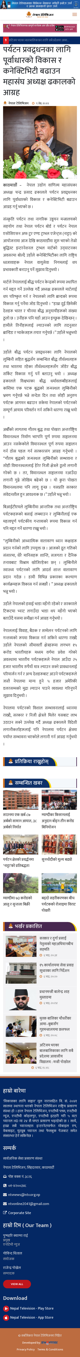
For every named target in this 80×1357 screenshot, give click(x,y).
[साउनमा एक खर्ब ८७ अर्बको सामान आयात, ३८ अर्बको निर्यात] (20, 800)
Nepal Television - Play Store (32, 1308)
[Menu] (74, 15)
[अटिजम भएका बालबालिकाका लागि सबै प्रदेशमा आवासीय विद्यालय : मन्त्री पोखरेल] (21, 1053)
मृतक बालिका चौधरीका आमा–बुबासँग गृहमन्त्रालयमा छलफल (55, 1024)
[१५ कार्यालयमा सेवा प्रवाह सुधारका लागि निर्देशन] (21, 973)
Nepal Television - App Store (31, 1318)
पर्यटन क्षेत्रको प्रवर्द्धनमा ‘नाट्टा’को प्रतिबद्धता (18, 863)
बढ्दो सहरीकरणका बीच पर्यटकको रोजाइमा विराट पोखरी (59, 904)
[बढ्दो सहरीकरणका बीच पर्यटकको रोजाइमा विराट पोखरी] (59, 883)
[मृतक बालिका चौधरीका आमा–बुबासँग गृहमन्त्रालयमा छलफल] (21, 1026)
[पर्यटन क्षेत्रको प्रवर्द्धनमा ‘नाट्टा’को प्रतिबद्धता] (20, 845)
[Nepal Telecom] (40, 4)
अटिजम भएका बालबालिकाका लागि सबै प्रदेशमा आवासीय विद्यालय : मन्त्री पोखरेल (56, 1053)
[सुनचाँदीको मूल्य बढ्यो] (59, 845)
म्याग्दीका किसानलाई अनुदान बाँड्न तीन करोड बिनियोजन (58, 821)
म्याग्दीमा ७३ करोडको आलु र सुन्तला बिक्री (17, 901)
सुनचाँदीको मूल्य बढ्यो (57, 860)
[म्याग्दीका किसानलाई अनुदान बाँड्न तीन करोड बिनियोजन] (59, 800)
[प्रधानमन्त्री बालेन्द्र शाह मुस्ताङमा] (21, 999)
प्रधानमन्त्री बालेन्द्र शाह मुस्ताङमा (54, 995)
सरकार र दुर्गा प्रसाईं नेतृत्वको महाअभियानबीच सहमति (56, 944)
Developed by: (31, 1342)
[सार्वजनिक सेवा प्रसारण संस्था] (40, 14)
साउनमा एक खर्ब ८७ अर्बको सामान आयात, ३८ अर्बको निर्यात (20, 821)
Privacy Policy (26, 1349)
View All (17, 1284)
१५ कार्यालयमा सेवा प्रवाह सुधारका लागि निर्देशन (57, 968)
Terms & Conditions (50, 1349)
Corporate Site (19, 1213)
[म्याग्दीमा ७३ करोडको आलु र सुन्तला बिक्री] (20, 883)
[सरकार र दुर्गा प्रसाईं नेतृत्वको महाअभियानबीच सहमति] (21, 946)
